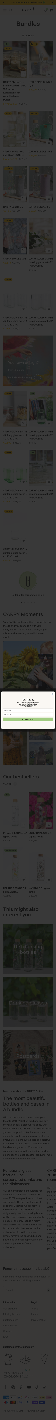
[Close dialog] (53, 693)
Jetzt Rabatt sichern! (28, 719)
